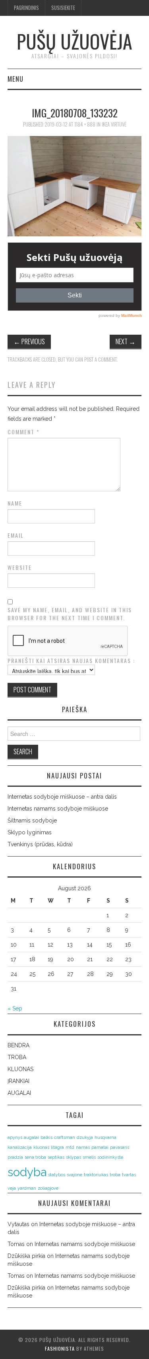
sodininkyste (110, 1157)
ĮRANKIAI (18, 1081)
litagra (57, 1147)
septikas (56, 1157)
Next (125, 341)
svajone (74, 1174)
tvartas (129, 1174)
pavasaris (119, 1147)
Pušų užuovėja (74, 41)
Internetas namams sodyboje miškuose (58, 808)
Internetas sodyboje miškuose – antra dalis (62, 797)
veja (12, 1188)
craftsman (64, 1137)
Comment (24, 432)
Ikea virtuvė (114, 124)
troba (115, 1174)
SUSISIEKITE (63, 8)
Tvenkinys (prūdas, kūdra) (40, 844)
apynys (15, 1137)
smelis (89, 1157)
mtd (70, 1147)
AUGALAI (19, 1093)
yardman (26, 1188)
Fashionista (60, 1348)
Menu (15, 79)
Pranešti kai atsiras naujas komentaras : (71, 661)
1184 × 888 (84, 124)
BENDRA (18, 1045)
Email (16, 535)
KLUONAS (20, 1069)
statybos (56, 1174)
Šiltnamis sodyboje (32, 820)
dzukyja (85, 1137)
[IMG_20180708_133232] (75, 185)
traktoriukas (96, 1174)
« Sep (15, 1008)
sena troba (35, 1157)
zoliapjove (48, 1188)
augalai (31, 1137)
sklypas (73, 1157)
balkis (46, 1137)
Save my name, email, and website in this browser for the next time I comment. (70, 614)
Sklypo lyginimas (30, 832)
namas (83, 1147)
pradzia (15, 1157)
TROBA (17, 1057)
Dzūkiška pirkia (26, 1256)
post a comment (100, 359)
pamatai (99, 1147)
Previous (29, 341)
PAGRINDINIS (26, 8)
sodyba (27, 1172)
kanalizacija (20, 1147)
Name (15, 503)
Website (20, 567)
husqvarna (105, 1137)
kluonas (41, 1147)
